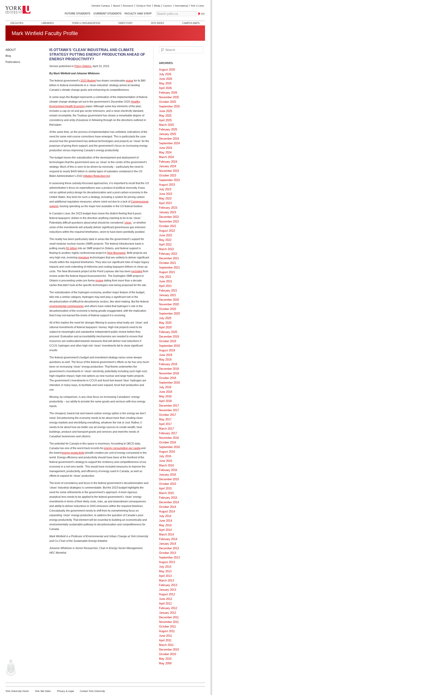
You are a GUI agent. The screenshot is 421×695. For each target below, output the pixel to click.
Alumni (116, 5)
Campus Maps (191, 23)
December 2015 (169, 479)
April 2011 (165, 640)
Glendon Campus (100, 5)
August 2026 (167, 69)
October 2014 (167, 506)
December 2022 (169, 217)
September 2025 (169, 106)
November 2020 (169, 304)
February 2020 (168, 332)
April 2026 (165, 88)
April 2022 (165, 244)
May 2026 (165, 83)
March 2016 (166, 465)
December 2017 (169, 405)
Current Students (107, 13)
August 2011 (167, 631)
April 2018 (165, 401)
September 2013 (169, 557)
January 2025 (167, 134)
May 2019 (165, 359)
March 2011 (166, 645)
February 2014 (168, 539)
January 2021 (167, 295)
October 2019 (167, 341)
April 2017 (165, 424)
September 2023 (169, 180)
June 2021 (165, 281)
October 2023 (167, 175)
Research (128, 5)
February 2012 (168, 608)
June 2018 (165, 391)
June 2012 (165, 599)
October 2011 (167, 626)
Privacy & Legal (65, 691)
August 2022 (167, 230)
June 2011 (165, 635)
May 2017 (165, 419)
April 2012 (165, 603)
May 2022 (165, 240)
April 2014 (165, 529)
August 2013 (167, 562)
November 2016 (169, 437)
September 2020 (169, 313)
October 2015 (167, 483)
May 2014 (165, 525)
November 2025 (169, 97)
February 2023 (168, 207)
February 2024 (168, 161)
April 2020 (165, 327)
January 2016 (167, 474)
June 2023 (165, 194)
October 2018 (167, 378)
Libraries (47, 23)
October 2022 (167, 226)
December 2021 (169, 258)
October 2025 (167, 101)
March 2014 (166, 534)
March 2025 (166, 124)
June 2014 (165, 520)
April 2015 (165, 488)
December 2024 (169, 138)
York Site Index (43, 691)
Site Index (157, 23)
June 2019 (165, 355)
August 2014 (167, 511)
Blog (8, 55)
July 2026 (165, 74)
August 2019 (167, 350)
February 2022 (168, 253)
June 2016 (165, 460)
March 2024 (166, 157)
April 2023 (165, 203)
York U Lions (197, 5)
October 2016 (167, 442)
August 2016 (167, 451)
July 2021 (165, 276)
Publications (12, 62)
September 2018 (169, 382)
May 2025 (165, 115)
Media (157, 5)
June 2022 (165, 235)
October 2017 (167, 414)
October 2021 (167, 263)
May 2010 (165, 658)
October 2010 (167, 654)
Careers (167, 5)
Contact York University (92, 691)
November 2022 (169, 221)
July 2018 (165, 387)
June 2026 (165, 78)
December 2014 (169, 502)
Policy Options (82, 66)
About (10, 50)
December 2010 (169, 649)
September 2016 (169, 447)
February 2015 (168, 497)
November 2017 (169, 410)
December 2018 (169, 368)
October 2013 (167, 553)
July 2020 (165, 318)
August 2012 (167, 594)
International (181, 5)
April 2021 (165, 286)
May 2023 (165, 198)
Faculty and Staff (138, 13)
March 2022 (166, 249)
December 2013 (169, 548)
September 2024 (169, 143)
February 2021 (168, 290)
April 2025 (165, 120)
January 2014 (167, 543)
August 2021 (167, 272)
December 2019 (169, 336)
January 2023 (167, 212)
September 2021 (169, 267)
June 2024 (165, 147)
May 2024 (165, 152)
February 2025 (168, 129)
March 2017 (166, 428)
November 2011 (169, 622)
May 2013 (165, 571)
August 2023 (167, 184)
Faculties (17, 23)
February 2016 (168, 470)
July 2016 (165, 456)
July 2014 (165, 516)
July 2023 (165, 189)
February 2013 (168, 585)
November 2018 (169, 373)
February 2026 (168, 92)
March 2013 (166, 580)
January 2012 (167, 612)
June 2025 (165, 111)
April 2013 (165, 576)
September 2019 (169, 345)
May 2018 (165, 396)
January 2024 (167, 166)
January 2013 (167, 589)
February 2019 (168, 364)
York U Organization (86, 23)
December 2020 (169, 299)
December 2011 (169, 617)
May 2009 (165, 663)
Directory (125, 23)
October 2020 (167, 309)
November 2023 (169, 170)
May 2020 (165, 322)
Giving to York (143, 5)
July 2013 (165, 566)
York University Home (17, 691)
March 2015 (166, 493)
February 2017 (168, 433)
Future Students (77, 13)
